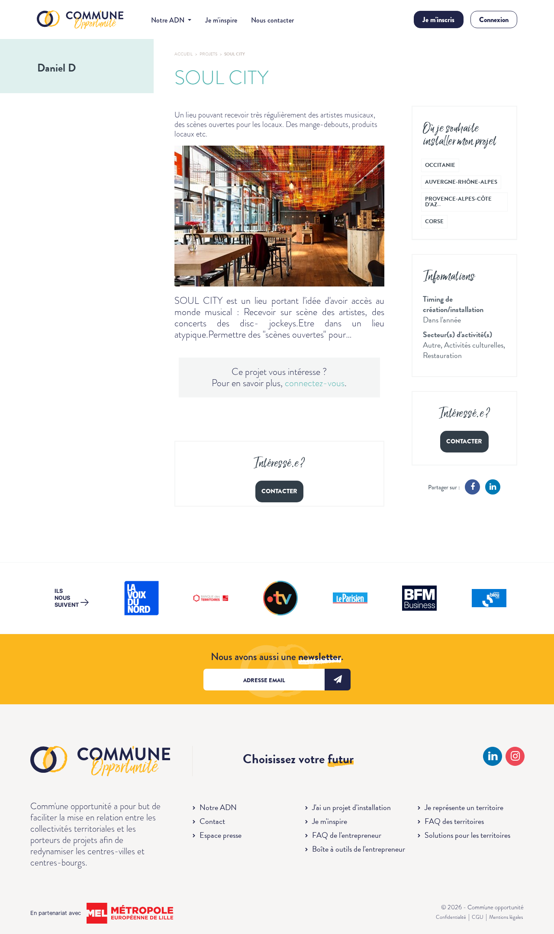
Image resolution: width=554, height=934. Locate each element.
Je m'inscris (438, 20)
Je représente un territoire (464, 807)
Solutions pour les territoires (467, 835)
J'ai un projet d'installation (351, 807)
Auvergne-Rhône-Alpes (461, 182)
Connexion (494, 20)
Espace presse (221, 835)
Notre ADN (218, 807)
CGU (477, 917)
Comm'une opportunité (80, 20)
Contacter (279, 491)
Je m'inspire (221, 20)
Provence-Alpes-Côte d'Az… (458, 202)
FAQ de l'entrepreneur (346, 835)
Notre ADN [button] (168, 20)
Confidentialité (451, 917)
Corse (434, 221)
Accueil (183, 54)
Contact (212, 821)
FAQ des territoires (454, 821)
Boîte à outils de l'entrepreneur (358, 849)
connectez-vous (315, 383)
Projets (208, 54)
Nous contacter (272, 20)
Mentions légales (506, 917)
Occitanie (440, 165)
